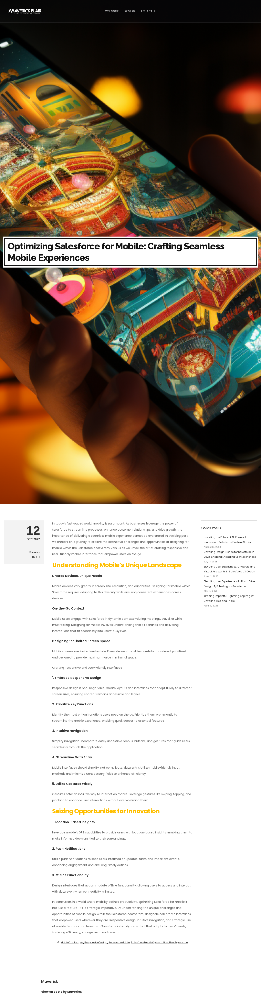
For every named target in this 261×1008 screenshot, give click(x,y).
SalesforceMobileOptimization (149, 942)
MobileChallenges (72, 942)
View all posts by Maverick (61, 992)
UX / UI (36, 557)
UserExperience (178, 942)
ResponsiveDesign (95, 942)
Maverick (34, 552)
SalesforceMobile (119, 942)
